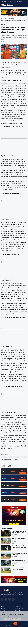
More (25, 466)
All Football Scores (17, 1)
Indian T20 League (14, 457)
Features (11, 18)
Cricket (5, 18)
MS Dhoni (24, 457)
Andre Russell (5, 457)
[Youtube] (13, 599)
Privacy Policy (18, 611)
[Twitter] (5, 599)
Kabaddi (3, 611)
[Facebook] (2, 599)
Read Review (22, 470)
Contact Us (18, 606)
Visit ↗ (22, 472)
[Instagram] (9, 599)
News (13, 536)
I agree (7, 619)
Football (3, 608)
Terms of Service (19, 608)
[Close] (23, 619)
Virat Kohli (16, 459)
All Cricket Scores (6, 1)
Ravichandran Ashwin (6, 459)
